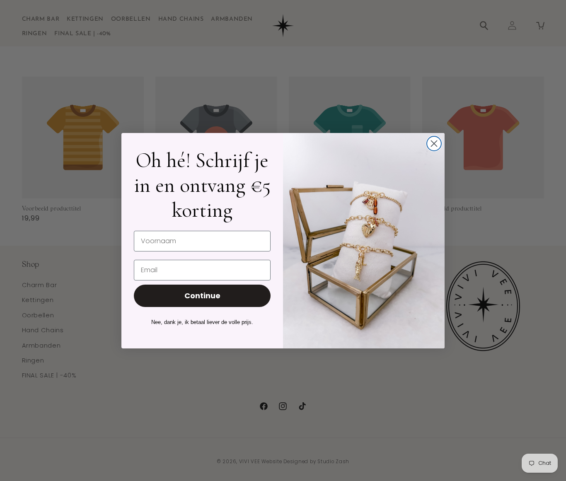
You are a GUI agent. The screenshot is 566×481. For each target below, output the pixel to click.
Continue (202, 295)
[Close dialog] (434, 143)
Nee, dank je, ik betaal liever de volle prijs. (202, 322)
